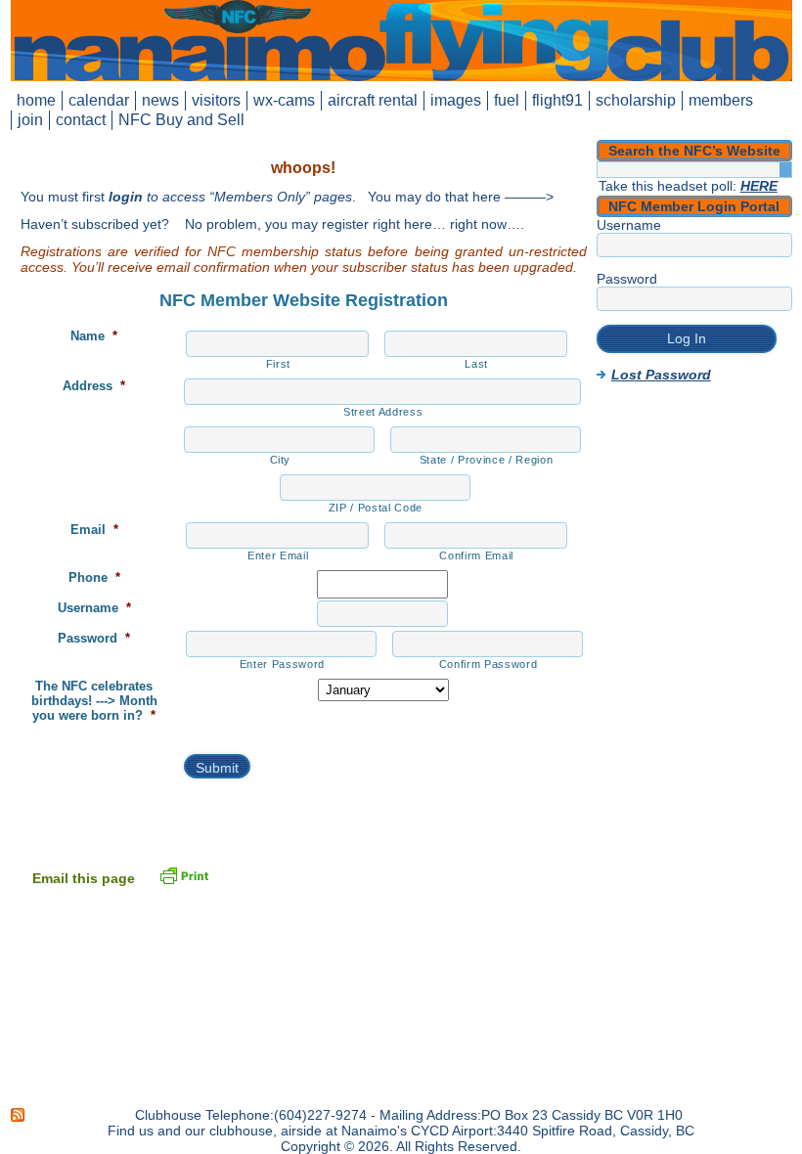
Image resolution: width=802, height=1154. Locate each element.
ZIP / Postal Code (376, 507)
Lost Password (661, 374)
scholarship (636, 100)
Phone (94, 577)
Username (94, 607)
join (30, 119)
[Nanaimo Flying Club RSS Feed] (18, 1115)
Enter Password (282, 664)
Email (94, 529)
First (278, 364)
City (280, 460)
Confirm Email (476, 555)
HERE (759, 186)
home (36, 100)
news (160, 100)
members (721, 100)
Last (476, 364)
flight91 (557, 100)
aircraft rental (373, 100)
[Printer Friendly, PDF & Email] (184, 874)
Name (93, 336)
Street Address (383, 412)
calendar (98, 100)
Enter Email (277, 555)
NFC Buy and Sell (181, 119)
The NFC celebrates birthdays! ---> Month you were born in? (94, 701)
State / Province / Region (487, 460)
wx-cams (284, 100)
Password (94, 638)
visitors (216, 100)
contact (81, 119)
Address (94, 385)
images (455, 100)
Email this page (83, 878)
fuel (506, 100)
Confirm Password (488, 664)
